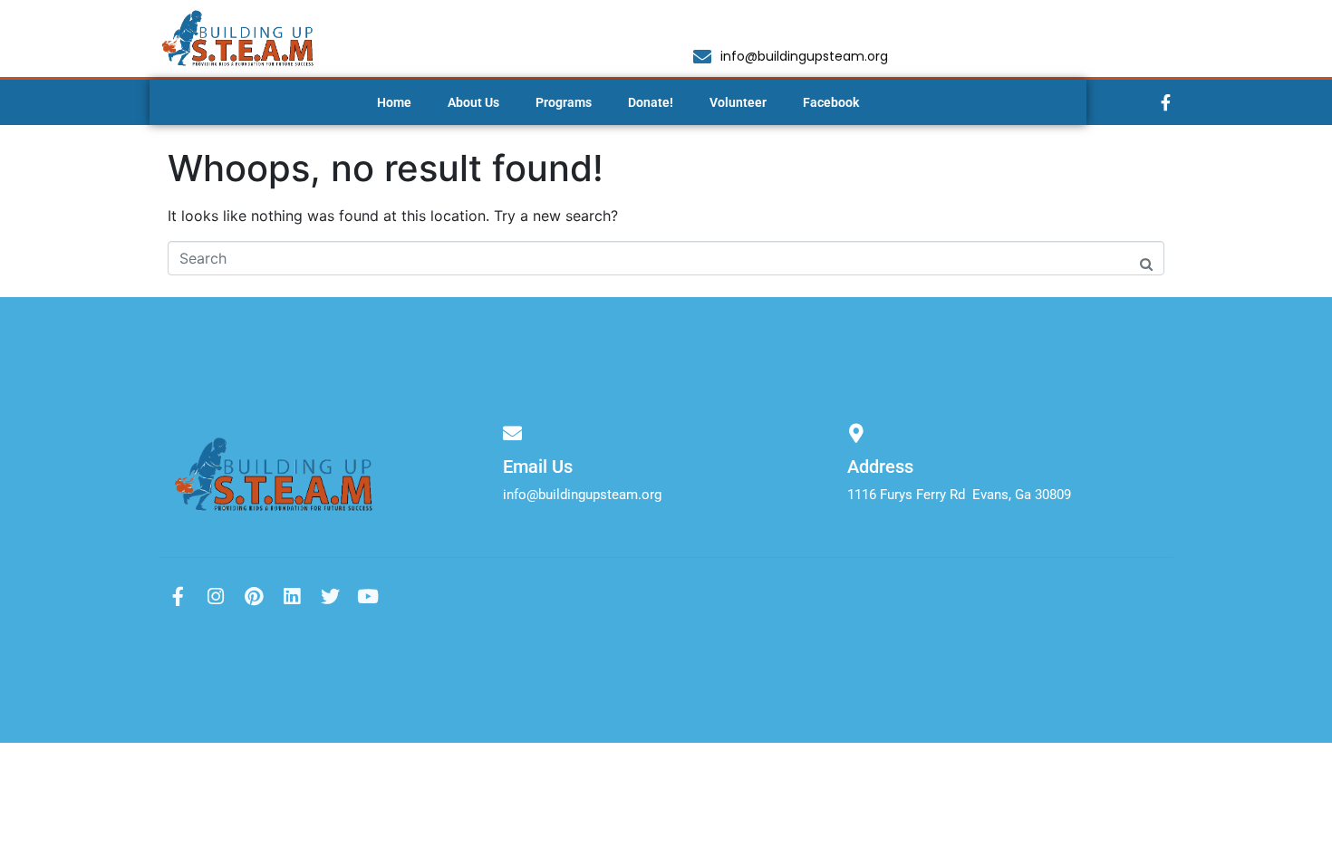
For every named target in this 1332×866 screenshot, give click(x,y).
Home (394, 102)
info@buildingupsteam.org (582, 494)
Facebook (831, 102)
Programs (564, 102)
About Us (473, 102)
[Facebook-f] (1166, 102)
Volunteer (738, 102)
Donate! (650, 102)
